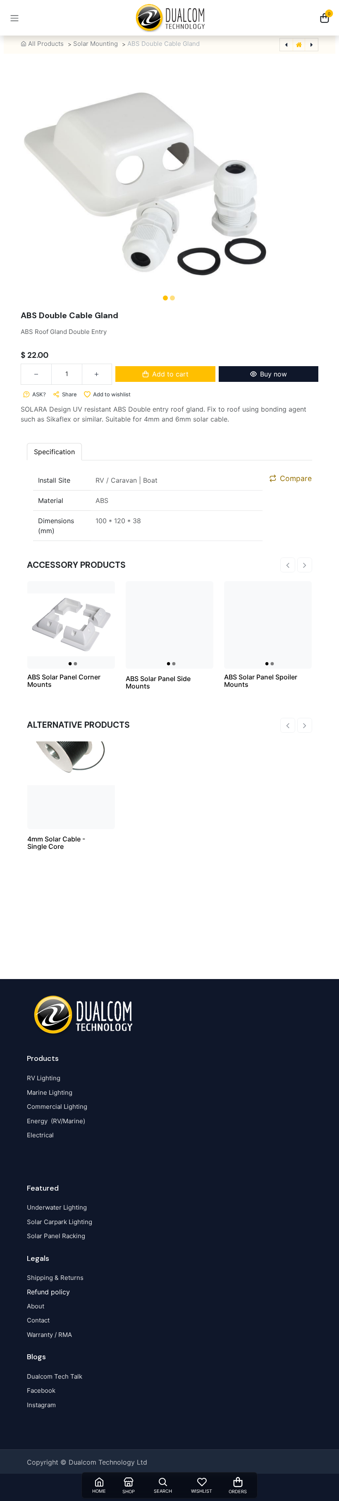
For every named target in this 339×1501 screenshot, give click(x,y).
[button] (25, 178)
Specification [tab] (54, 452)
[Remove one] (36, 374)
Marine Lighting (49, 1092)
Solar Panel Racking (56, 1236)
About (35, 1306)
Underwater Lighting (57, 1207)
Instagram (41, 1405)
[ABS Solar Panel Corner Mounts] (71, 625)
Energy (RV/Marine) (56, 1121)
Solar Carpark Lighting (59, 1222)
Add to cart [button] (170, 374)
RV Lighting (43, 1078)
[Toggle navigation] (14, 17)
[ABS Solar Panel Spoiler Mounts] (268, 625)
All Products (46, 44)
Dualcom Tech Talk (54, 1376)
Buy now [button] (273, 374)
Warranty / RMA (49, 1335)
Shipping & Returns (55, 1278)
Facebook (41, 1390)
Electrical (40, 1135)
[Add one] (97, 374)
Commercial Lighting (57, 1106)
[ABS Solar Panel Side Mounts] (169, 625)
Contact (38, 1320)
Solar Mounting (95, 44)
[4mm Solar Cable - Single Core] (71, 785)
